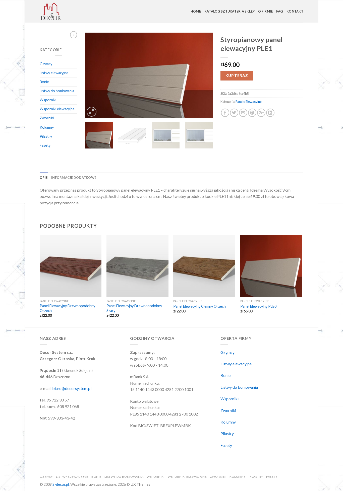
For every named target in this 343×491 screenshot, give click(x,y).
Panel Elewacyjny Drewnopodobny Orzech (67, 308)
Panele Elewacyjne (249, 102)
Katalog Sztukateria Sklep (229, 11)
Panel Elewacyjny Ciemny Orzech (199, 306)
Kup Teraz (236, 75)
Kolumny (47, 127)
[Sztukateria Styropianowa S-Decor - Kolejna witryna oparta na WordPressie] (65, 11)
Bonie (44, 82)
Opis (44, 178)
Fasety (45, 145)
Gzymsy (46, 64)
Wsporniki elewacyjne (57, 109)
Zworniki (47, 118)
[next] (204, 75)
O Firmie (265, 11)
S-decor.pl (60, 484)
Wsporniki (48, 100)
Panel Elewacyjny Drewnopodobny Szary (134, 308)
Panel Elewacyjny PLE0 (258, 306)
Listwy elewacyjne (54, 73)
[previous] (93, 75)
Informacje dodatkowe (73, 178)
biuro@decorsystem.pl (71, 388)
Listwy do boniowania (57, 91)
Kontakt (295, 11)
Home (196, 11)
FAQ (279, 11)
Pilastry (46, 136)
